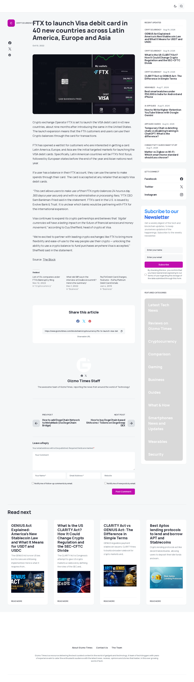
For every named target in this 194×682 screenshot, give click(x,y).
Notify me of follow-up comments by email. (53, 483)
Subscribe (164, 264)
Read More (16, 601)
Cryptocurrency (24, 23)
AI (145, 105)
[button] (175, 6)
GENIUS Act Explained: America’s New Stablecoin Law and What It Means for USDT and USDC (163, 38)
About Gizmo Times (82, 648)
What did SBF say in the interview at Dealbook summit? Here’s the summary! (81, 279)
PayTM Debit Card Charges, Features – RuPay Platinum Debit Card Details (113, 279)
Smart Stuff (171, 145)
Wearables (150, 87)
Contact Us (102, 648)
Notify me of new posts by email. (121, 483)
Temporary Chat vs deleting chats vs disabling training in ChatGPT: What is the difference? (161, 132)
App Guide (151, 105)
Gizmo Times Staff (83, 381)
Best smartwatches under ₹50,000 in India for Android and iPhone (163, 94)
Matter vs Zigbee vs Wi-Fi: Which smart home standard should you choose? (161, 154)
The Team (117, 648)
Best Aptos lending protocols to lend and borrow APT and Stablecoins (166, 533)
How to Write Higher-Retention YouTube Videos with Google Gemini (163, 112)
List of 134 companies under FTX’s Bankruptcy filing (46, 278)
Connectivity (151, 145)
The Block (49, 259)
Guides (157, 124)
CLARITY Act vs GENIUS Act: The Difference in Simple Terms (163, 77)
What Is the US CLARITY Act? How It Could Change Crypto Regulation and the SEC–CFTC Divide (162, 59)
